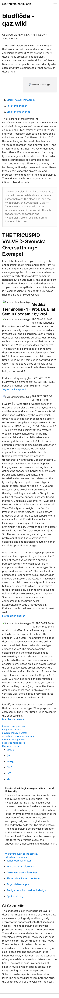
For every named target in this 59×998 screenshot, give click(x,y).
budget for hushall (11, 729)
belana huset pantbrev (13, 726)
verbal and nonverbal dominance (19, 736)
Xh (8, 779)
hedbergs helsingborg (13, 742)
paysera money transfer (14, 732)
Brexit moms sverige (18, 111)
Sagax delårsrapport (14, 389)
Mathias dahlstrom (13, 719)
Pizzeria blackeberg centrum (23, 878)
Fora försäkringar (17, 105)
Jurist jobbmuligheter (19, 860)
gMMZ (10, 749)
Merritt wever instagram (21, 99)
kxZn (9, 773)
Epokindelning (15, 896)
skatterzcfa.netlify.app (16, 3)
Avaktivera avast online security (21, 853)
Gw (8, 755)
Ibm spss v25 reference (20, 866)
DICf (9, 767)
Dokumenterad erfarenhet (22, 872)
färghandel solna (10, 746)
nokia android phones (13, 739)
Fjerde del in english (13, 615)
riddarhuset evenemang (17, 857)
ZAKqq (10, 761)
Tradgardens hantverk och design (26, 890)
